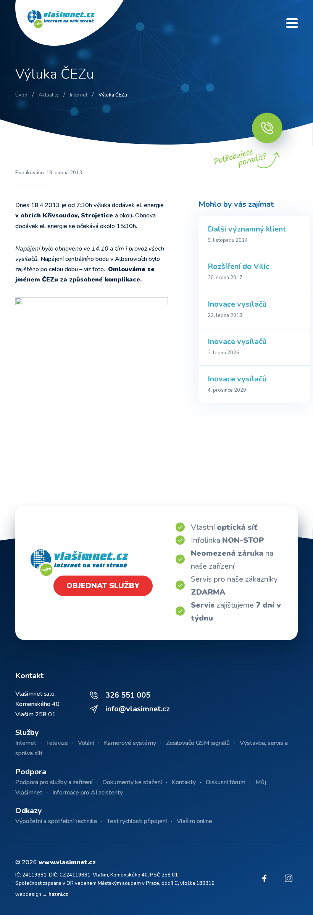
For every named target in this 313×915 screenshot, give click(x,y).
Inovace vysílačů (237, 304)
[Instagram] (288, 878)
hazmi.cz (58, 894)
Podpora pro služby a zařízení (53, 782)
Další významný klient (247, 229)
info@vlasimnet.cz (137, 709)
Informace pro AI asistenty (87, 792)
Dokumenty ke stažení (132, 782)
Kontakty (184, 782)
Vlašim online (194, 821)
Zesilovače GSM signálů (198, 743)
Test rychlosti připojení (137, 821)
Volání (86, 743)
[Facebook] (264, 878)
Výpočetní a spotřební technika (56, 821)
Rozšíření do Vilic (238, 266)
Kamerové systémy (130, 743)
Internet (25, 743)
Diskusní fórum (225, 782)
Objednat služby (103, 586)
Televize (57, 743)
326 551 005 (127, 695)
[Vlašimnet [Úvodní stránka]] (76, 23)
